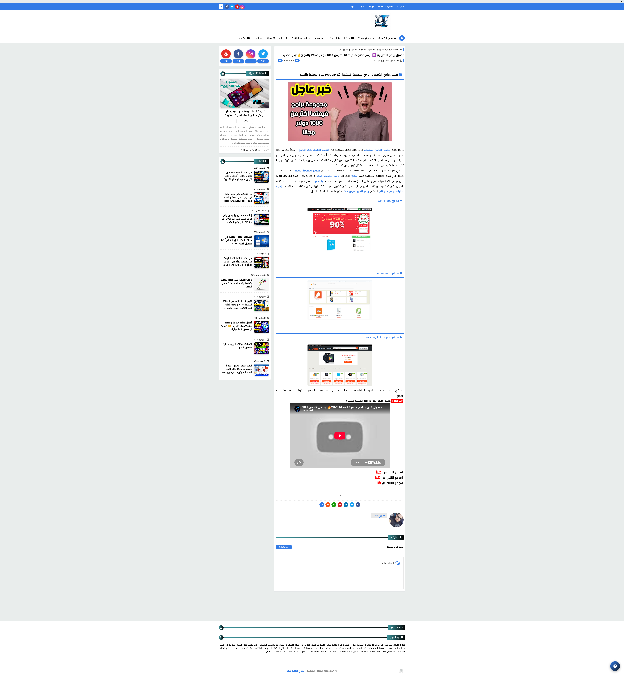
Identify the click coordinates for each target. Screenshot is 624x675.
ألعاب (256, 38)
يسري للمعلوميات (295, 671)
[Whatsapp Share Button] (334, 504)
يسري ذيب (262, 150)
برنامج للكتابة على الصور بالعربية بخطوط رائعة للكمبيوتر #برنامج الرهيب (236, 283)
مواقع (351, 49)
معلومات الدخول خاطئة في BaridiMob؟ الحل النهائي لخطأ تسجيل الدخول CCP (236, 240)
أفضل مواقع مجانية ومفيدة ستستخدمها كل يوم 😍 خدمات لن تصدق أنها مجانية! (236, 326)
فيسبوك (319, 38)
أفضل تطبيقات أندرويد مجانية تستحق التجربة (237, 346)
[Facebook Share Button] (358, 504)
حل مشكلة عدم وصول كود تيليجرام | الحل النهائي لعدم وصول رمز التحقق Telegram (238, 197)
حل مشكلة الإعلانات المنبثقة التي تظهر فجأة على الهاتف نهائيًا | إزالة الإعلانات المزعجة (237, 261)
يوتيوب (242, 38)
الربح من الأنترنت (299, 38)
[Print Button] (321, 504)
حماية (282, 38)
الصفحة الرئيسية (392, 49)
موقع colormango (387, 273)
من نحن (371, 6)
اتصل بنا (400, 6)
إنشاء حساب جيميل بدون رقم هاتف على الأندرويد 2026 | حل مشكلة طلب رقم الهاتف (236, 218)
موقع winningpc (388, 200)
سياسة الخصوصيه (356, 6)
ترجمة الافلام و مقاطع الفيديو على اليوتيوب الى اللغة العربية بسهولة (245, 113)
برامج (379, 49)
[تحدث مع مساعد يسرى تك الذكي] (615, 666)
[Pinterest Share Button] (346, 504)
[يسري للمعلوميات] (381, 21)
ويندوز (347, 38)
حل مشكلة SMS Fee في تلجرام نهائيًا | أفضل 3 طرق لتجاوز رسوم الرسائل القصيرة (238, 176)
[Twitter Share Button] (352, 504)
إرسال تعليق (284, 547)
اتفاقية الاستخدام (385, 6)
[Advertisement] (278, 20)
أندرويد (333, 38)
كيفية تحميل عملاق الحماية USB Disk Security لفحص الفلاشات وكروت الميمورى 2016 (236, 369)
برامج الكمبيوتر (385, 38)
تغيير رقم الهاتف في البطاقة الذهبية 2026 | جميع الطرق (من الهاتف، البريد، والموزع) (237, 304)
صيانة (269, 38)
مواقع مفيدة (364, 38)
